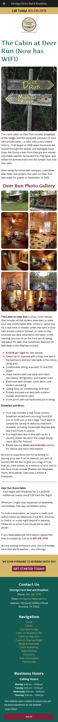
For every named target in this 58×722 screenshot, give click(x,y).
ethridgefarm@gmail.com (32, 598)
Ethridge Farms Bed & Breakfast (29, 3)
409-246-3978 (37, 11)
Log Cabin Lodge (28, 629)
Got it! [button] (29, 716)
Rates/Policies (29, 651)
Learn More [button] (11, 709)
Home (29, 622)
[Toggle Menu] (4, 3)
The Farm (45, 156)
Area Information (29, 658)
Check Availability (29, 647)
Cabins (29, 625)
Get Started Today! (29, 569)
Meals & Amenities (29, 643)
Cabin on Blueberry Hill (29, 633)
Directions (29, 654)
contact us (15, 538)
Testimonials (29, 661)
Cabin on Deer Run (29, 636)
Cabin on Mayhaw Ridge (29, 640)
